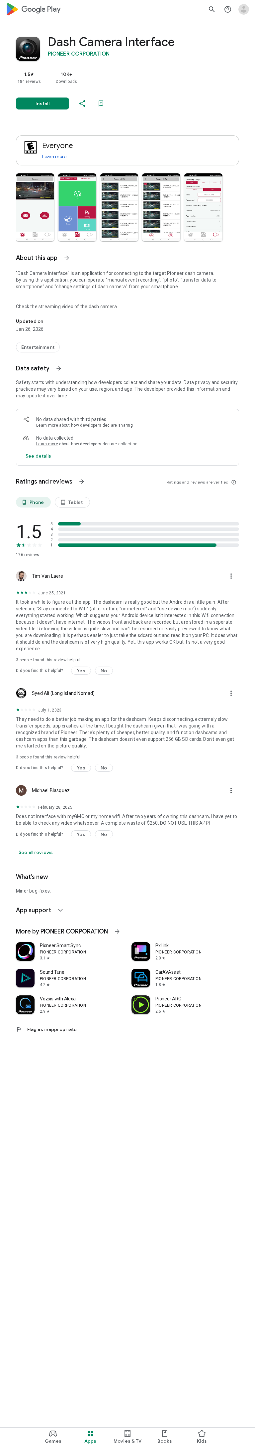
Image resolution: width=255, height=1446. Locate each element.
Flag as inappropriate (46, 1029)
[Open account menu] (244, 9)
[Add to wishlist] (101, 103)
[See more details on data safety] (38, 456)
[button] (35, 207)
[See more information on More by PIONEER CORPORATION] (117, 931)
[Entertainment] (38, 347)
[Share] (82, 103)
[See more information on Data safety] (59, 368)
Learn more (54, 156)
